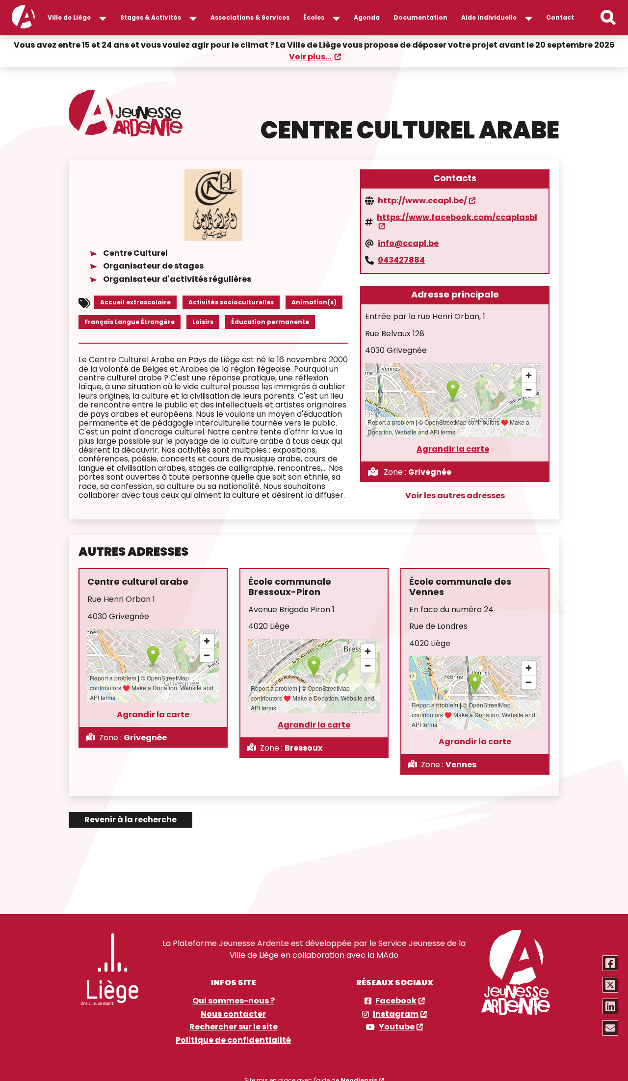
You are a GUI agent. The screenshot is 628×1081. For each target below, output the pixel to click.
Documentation (420, 17)
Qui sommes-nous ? (233, 1001)
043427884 (401, 260)
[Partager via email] (610, 1028)
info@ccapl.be (408, 243)
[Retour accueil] (23, 17)
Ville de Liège (69, 17)
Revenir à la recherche (130, 819)
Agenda (367, 17)
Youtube (397, 1027)
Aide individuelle (489, 17)
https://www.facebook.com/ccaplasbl (457, 218)
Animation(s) (314, 302)
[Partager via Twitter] (610, 985)
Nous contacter (233, 1014)
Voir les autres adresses (455, 495)
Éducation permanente (270, 322)
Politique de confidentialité (233, 1040)
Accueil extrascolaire (135, 302)
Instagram (396, 1014)
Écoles (313, 17)
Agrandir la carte (453, 449)
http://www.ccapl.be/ (422, 200)
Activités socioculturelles (231, 302)
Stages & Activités (150, 17)
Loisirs (202, 322)
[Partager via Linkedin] (610, 1006)
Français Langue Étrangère (129, 322)
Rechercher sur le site (233, 1027)
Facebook (396, 1001)
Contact (560, 17)
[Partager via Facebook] (610, 963)
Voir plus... (311, 56)
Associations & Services (249, 17)
